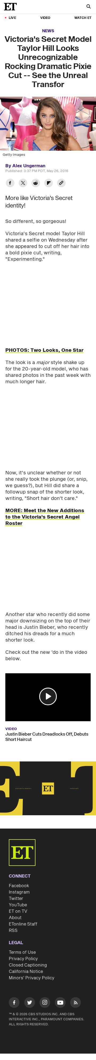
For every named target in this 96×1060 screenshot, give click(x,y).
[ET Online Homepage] (12, 6)
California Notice (26, 971)
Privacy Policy (23, 959)
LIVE (12, 18)
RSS (13, 930)
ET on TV (18, 911)
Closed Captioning (28, 965)
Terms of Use (22, 952)
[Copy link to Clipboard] (61, 183)
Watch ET (82, 18)
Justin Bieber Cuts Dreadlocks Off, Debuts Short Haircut (46, 737)
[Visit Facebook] (14, 1003)
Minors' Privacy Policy (31, 978)
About (15, 918)
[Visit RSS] (75, 1003)
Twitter (16, 898)
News (48, 31)
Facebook (19, 886)
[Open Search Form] (88, 7)
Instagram (19, 892)
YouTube (18, 905)
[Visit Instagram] (44, 1003)
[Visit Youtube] (60, 1002)
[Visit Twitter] (29, 1003)
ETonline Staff (23, 924)
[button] (48, 696)
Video (45, 18)
